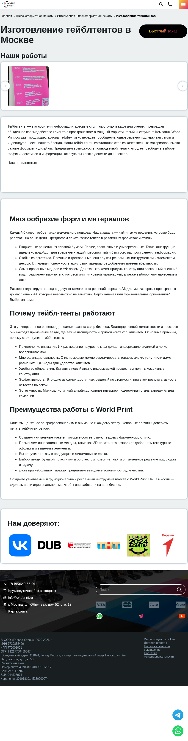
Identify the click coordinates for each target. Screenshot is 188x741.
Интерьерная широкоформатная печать (84, 16)
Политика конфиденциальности (159, 654)
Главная (6, 16)
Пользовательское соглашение (157, 648)
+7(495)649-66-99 (21, 584)
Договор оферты (155, 643)
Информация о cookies (160, 639)
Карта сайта (17, 611)
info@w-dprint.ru (20, 597)
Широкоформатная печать (34, 16)
